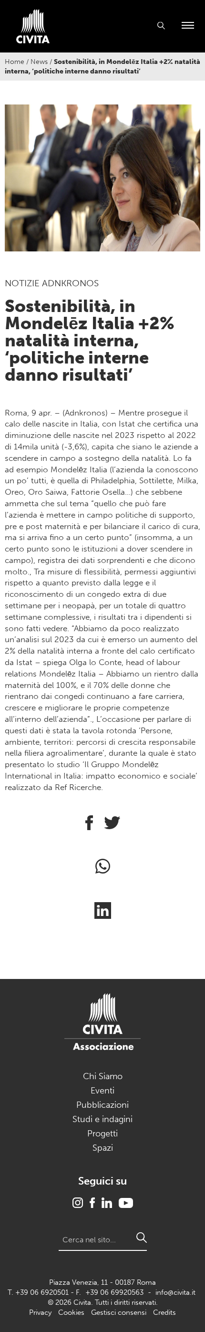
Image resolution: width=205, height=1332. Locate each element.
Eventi (102, 1090)
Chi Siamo (103, 1076)
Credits (164, 1312)
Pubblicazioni (102, 1105)
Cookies (71, 1312)
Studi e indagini (102, 1119)
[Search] (141, 1237)
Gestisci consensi (118, 1312)
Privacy (40, 1312)
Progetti (102, 1133)
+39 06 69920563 (114, 1292)
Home (14, 62)
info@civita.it (175, 1292)
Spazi (102, 1148)
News (39, 62)
